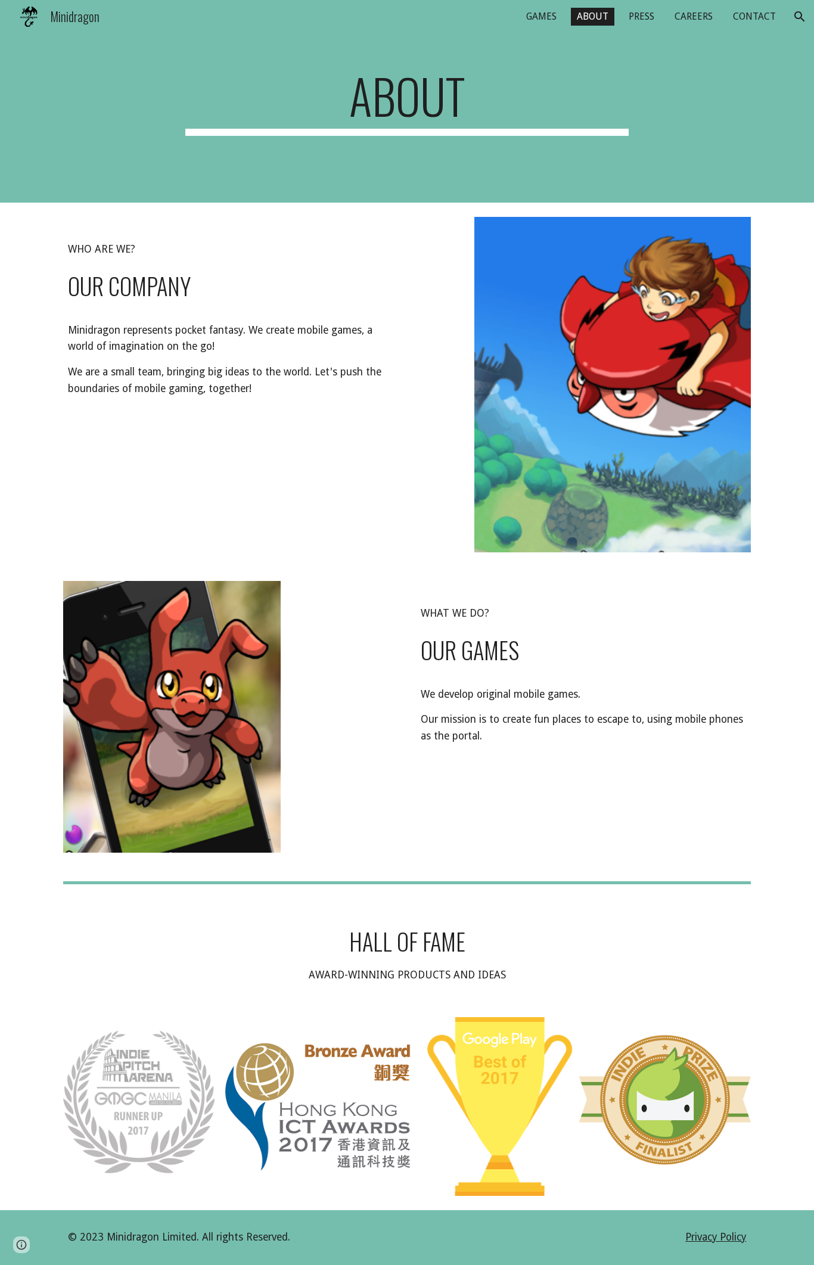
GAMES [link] (541, 16)
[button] (799, 16)
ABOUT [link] (592, 16)
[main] (407, 101)
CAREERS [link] (694, 16)
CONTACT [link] (754, 16)
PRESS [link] (641, 16)
